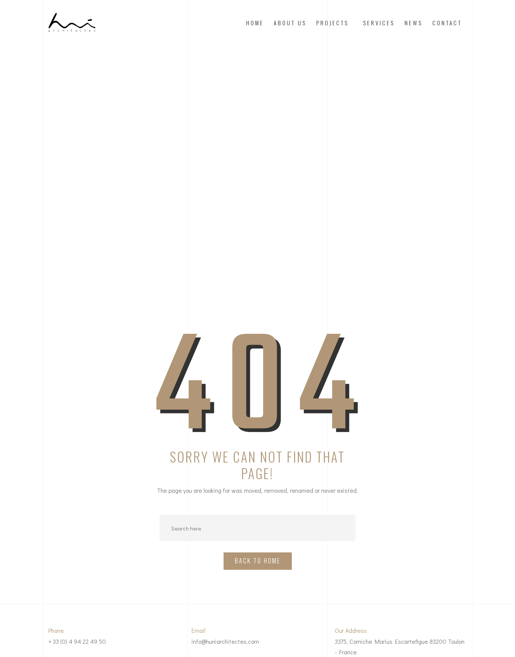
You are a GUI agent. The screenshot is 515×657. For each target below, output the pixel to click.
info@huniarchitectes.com (225, 641)
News (414, 23)
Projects (332, 23)
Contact (447, 23)
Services (379, 23)
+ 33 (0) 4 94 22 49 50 (77, 641)
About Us (290, 23)
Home (255, 23)
